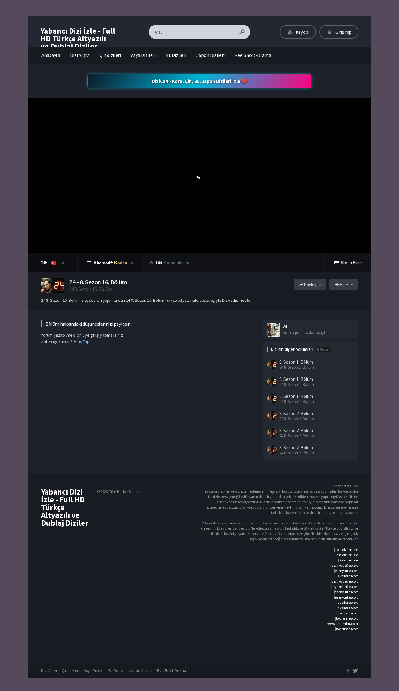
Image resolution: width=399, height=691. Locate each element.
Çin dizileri (110, 55)
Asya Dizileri (143, 55)
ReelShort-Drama (252, 55)
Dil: (44, 262)
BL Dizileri (176, 55)
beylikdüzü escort (344, 565)
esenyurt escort (346, 570)
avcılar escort (348, 576)
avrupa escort (347, 613)
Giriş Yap (343, 32)
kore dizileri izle (346, 549)
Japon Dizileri (210, 55)
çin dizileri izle (347, 554)
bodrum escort (347, 618)
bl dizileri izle (348, 560)
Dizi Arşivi (80, 55)
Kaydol (302, 32)
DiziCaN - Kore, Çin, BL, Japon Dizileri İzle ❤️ (199, 81)
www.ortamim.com (342, 623)
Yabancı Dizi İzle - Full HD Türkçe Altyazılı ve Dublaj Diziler (78, 38)
